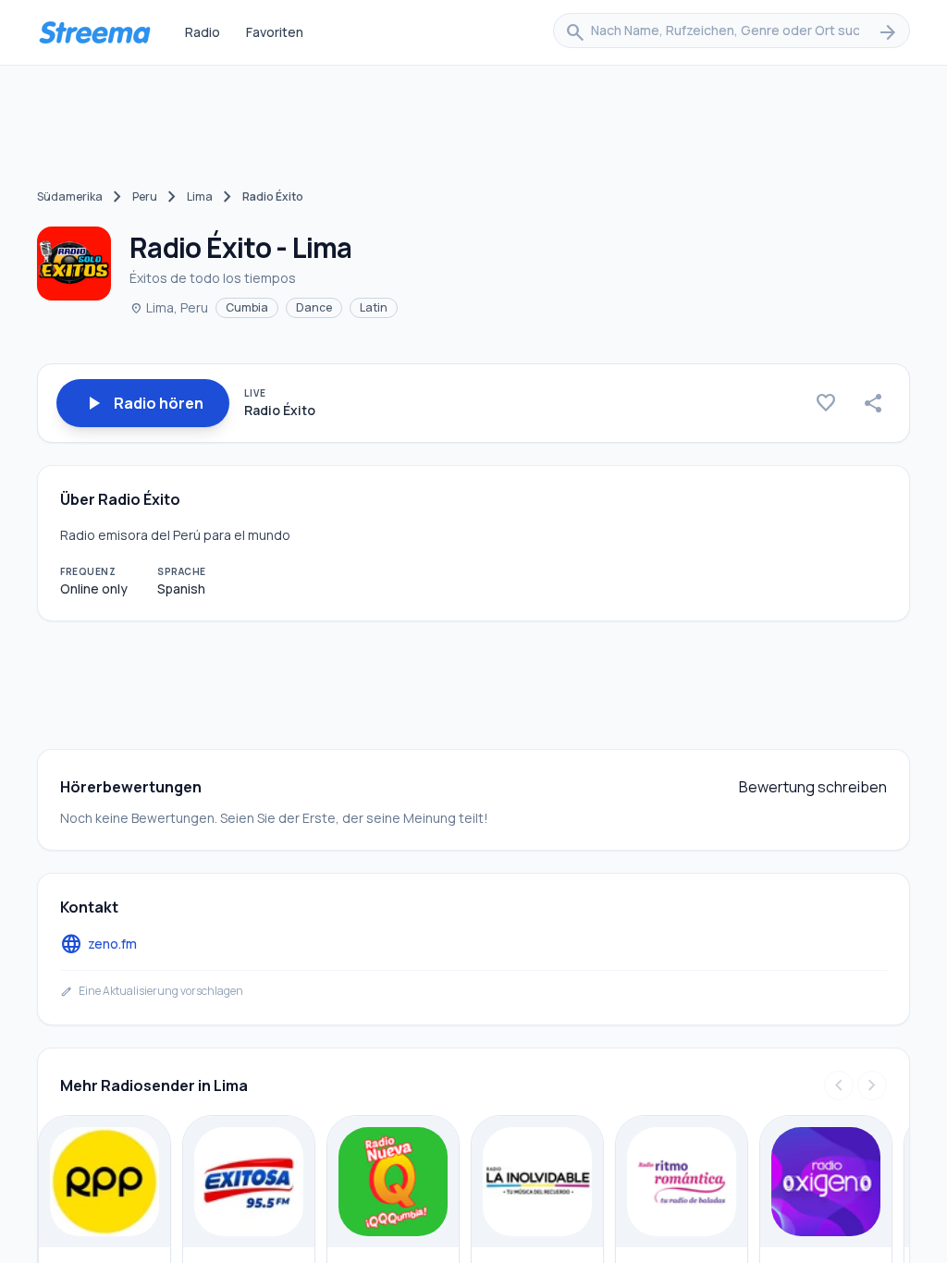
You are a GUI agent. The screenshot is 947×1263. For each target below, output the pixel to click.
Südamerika (70, 196)
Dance (314, 307)
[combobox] (731, 32)
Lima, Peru (168, 307)
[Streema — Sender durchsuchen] (94, 32)
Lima (200, 196)
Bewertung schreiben (813, 787)
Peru (144, 196)
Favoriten (274, 32)
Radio (202, 32)
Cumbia (247, 307)
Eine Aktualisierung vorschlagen (151, 991)
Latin (373, 307)
